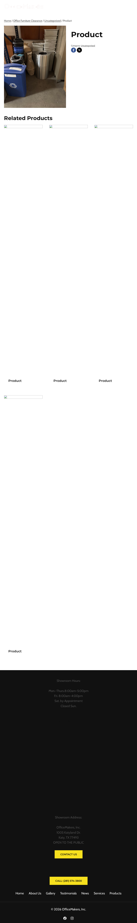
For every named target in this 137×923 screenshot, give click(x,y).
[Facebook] (73, 50)
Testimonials (68, 893)
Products (115, 893)
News (85, 893)
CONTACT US (68, 721)
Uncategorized (88, 45)
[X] (79, 50)
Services (99, 893)
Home (20, 893)
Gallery (50, 893)
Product (15, 381)
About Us (35, 893)
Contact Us (68, 854)
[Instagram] (72, 918)
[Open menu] (129, 6)
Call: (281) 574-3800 (68, 880)
